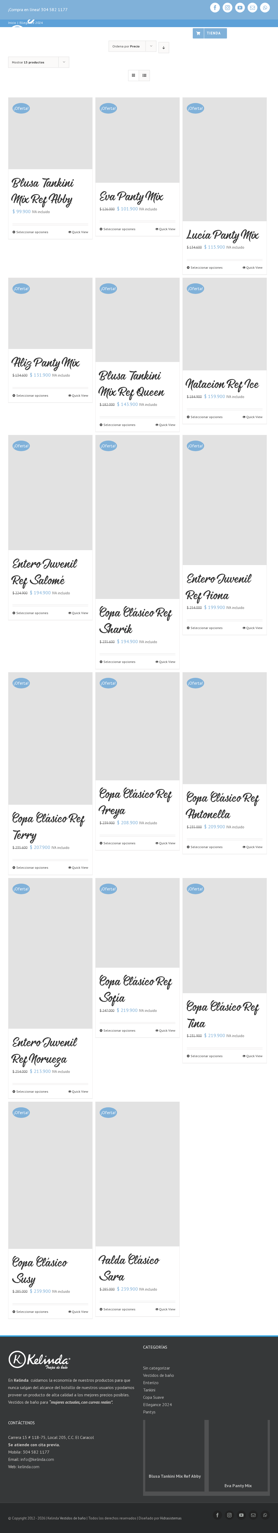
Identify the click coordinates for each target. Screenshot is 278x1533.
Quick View (80, 232)
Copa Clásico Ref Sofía (136, 989)
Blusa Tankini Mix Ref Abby (43, 191)
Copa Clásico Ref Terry (48, 826)
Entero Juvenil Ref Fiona (219, 587)
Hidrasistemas (171, 1518)
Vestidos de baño (73, 1518)
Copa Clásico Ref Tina (223, 1015)
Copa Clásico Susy (39, 1270)
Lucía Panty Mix (223, 234)
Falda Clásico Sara (129, 1268)
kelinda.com (28, 1466)
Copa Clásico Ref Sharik (136, 621)
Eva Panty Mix (131, 196)
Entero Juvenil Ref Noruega (44, 1050)
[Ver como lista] (144, 75)
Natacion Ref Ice (223, 383)
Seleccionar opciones (32, 232)
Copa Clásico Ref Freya (136, 802)
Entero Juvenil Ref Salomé (44, 572)
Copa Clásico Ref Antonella (223, 806)
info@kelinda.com (37, 1459)
